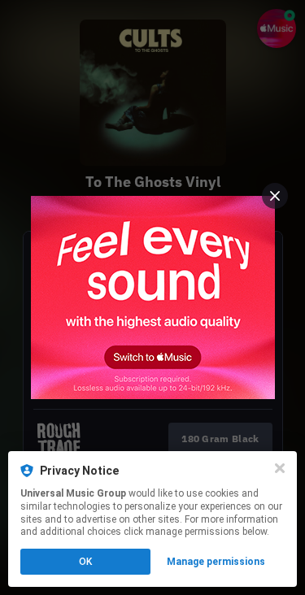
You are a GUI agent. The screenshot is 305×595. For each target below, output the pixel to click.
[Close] (280, 468)
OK (85, 561)
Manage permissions (216, 561)
